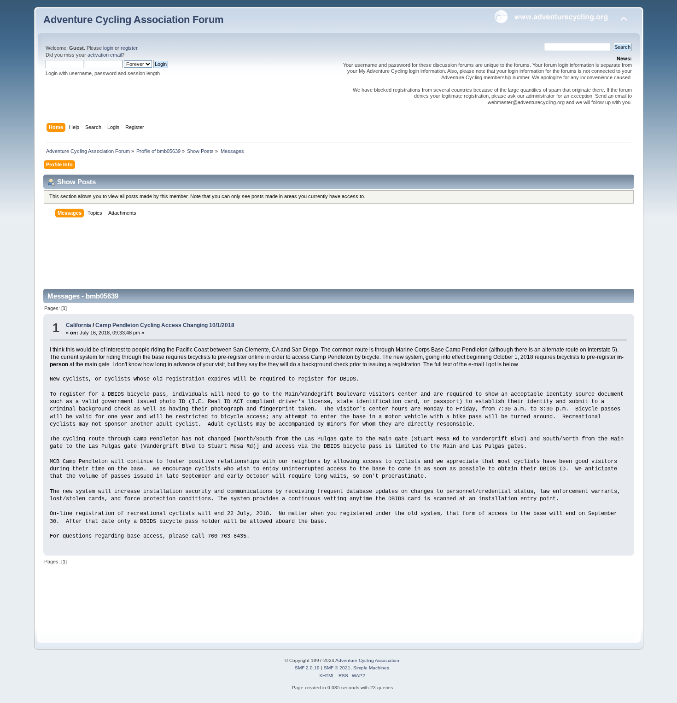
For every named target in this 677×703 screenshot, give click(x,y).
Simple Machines (371, 667)
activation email (105, 55)
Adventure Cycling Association (367, 660)
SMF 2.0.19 (307, 667)
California (78, 325)
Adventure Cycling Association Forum (133, 19)
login (108, 48)
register (129, 48)
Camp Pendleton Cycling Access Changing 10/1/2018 (164, 325)
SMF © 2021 (337, 667)
